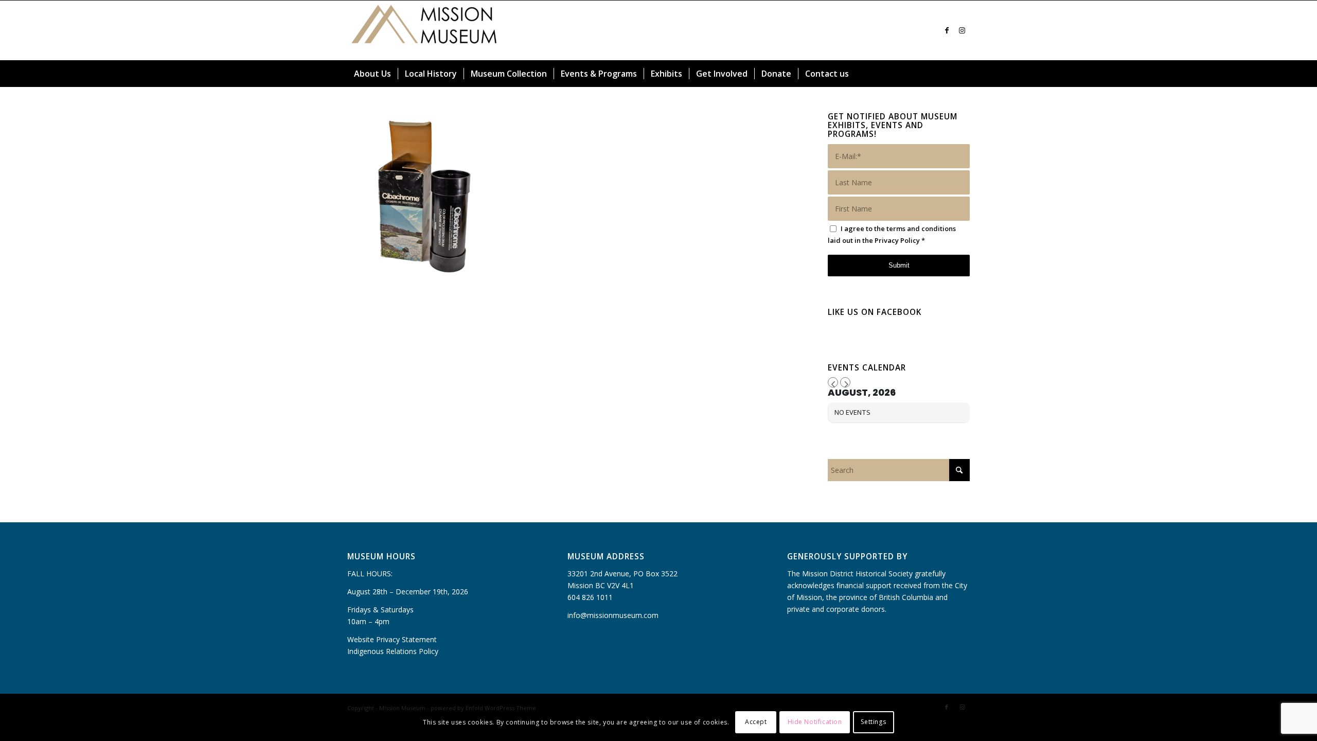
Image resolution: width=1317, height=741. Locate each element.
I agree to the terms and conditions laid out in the (892, 234)
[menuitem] (372, 73)
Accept (756, 721)
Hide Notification (815, 721)
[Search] (963, 73)
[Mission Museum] (424, 30)
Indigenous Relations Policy (392, 651)
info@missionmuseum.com (612, 615)
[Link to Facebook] (946, 30)
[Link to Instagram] (962, 30)
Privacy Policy (897, 240)
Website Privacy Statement (392, 639)
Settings (873, 721)
